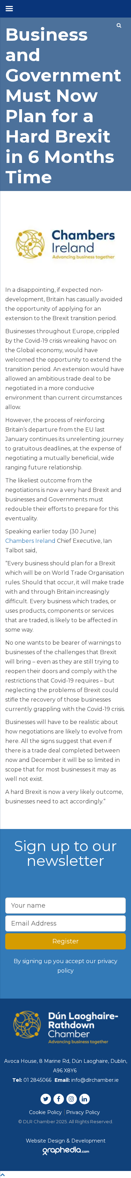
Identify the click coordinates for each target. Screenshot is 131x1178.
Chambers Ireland (30, 541)
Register (65, 941)
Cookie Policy (45, 1112)
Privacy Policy (83, 1112)
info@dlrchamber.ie (95, 1080)
